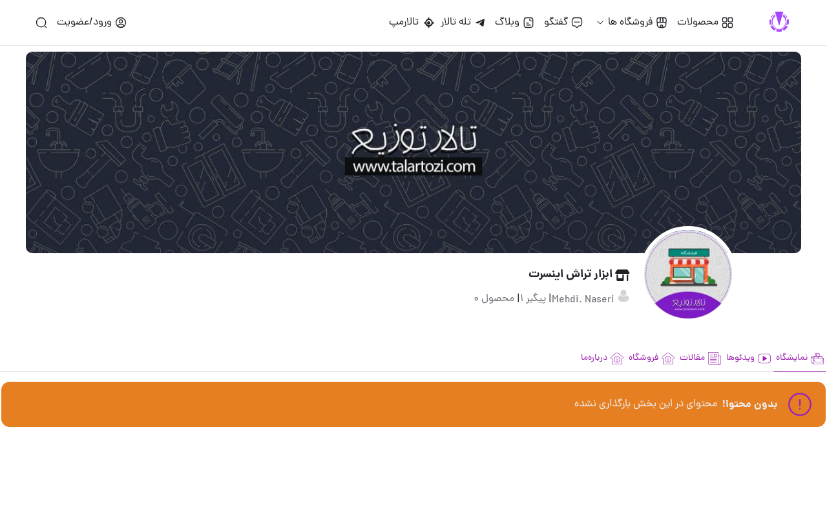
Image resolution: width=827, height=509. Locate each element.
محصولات (697, 22)
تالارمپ (406, 22)
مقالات (692, 358)
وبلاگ (507, 22)
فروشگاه (643, 358)
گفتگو (556, 22)
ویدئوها (740, 358)
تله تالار (456, 22)
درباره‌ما (594, 358)
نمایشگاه (792, 358)
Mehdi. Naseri (584, 300)
